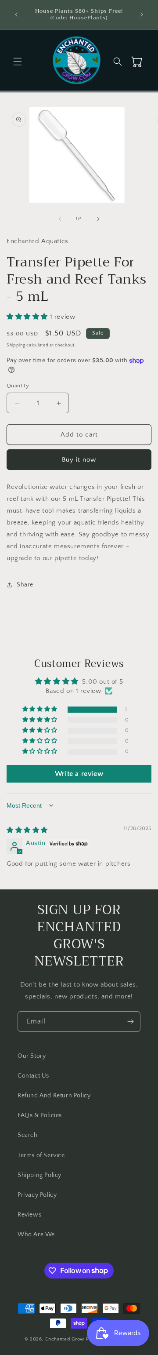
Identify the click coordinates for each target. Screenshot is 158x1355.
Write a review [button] (79, 774)
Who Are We (36, 1234)
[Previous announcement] (16, 14)
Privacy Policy (37, 1194)
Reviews (29, 1214)
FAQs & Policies (40, 1115)
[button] (17, 61)
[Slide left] (59, 219)
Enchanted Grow (65, 1339)
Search (28, 1135)
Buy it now (79, 459)
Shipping (16, 345)
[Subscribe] (130, 1021)
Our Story (32, 1056)
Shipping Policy (39, 1175)
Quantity (18, 385)
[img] (27, 830)
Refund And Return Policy (54, 1095)
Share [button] (25, 584)
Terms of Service (41, 1155)
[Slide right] (98, 219)
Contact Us (33, 1075)
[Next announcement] (141, 14)
